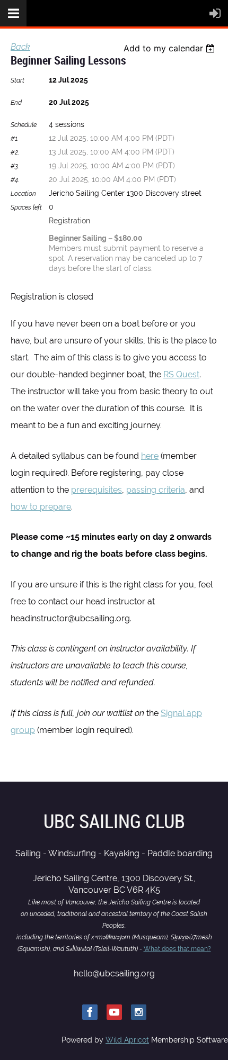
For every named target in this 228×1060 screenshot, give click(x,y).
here (150, 456)
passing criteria (155, 490)
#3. (15, 166)
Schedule (24, 125)
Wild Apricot (127, 1040)
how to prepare (41, 507)
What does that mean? (177, 949)
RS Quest (181, 374)
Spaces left (26, 207)
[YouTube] (114, 1012)
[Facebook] (90, 1012)
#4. (15, 180)
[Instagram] (138, 1012)
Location (23, 193)
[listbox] (170, 48)
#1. (15, 138)
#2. (15, 152)
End (16, 102)
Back (20, 47)
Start (17, 80)
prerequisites (96, 490)
